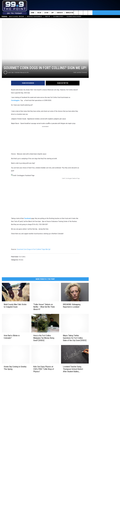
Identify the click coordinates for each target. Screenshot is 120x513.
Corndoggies (15, 100)
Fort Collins (22, 256)
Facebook (27, 218)
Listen (46, 12)
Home (32, 12)
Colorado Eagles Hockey (73, 16)
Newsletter (69, 12)
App (52, 12)
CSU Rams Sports (58, 16)
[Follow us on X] (90, 12)
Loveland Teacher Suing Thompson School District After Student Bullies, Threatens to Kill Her (73, 369)
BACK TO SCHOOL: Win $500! (16, 16)
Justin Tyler (11, 72)
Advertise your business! (34, 16)
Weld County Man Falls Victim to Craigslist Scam (15, 305)
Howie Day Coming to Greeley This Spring (15, 367)
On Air (39, 12)
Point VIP (47, 16)
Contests (60, 12)
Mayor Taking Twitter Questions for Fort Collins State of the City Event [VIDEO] (74, 338)
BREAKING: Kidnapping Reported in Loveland (71, 305)
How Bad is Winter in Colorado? (12, 336)
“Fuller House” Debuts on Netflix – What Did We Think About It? (44, 306)
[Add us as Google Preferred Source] (80, 12)
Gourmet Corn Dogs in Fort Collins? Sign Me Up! (33, 249)
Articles (21, 260)
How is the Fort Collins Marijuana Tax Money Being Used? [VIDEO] (43, 338)
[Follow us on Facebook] (85, 12)
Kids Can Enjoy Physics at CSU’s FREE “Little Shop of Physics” (43, 369)
